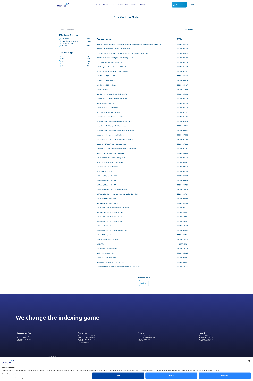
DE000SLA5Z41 (182, 126)
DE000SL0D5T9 (182, 257)
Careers (133, 4)
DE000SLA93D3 (182, 239)
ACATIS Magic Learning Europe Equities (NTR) (112, 94)
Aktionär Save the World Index (107, 248)
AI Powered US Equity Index (106, 226)
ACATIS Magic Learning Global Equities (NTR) (112, 98)
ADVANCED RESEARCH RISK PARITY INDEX (111, 153)
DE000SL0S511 (182, 112)
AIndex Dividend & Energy (105, 235)
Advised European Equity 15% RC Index (110, 162)
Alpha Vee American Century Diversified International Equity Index (118, 267)
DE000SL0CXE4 (182, 121)
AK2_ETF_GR (101, 244)
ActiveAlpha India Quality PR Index (108, 112)
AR (76, 61)
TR (76, 66)
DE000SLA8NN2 (182, 221)
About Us (142, 4)
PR (76, 56)
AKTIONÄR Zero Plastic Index (106, 257)
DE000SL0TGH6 (182, 139)
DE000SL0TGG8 (182, 135)
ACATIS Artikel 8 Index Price (106, 85)
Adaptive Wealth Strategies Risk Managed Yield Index (114, 121)
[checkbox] (59, 39)
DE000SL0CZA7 (182, 58)
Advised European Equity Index (107, 167)
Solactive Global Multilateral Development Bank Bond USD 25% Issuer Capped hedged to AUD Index (129, 44)
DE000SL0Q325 (182, 162)
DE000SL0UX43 (182, 262)
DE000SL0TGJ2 (182, 144)
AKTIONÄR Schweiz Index (105, 253)
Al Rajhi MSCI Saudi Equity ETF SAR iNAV (110, 262)
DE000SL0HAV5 (182, 80)
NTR (76, 59)
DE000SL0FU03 (182, 98)
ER (76, 63)
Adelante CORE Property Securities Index (110, 135)
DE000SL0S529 (182, 108)
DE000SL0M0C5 (182, 203)
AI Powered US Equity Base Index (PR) (109, 217)
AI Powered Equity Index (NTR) (107, 176)
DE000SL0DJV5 (182, 253)
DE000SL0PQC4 (182, 48)
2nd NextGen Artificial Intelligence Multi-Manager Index (115, 58)
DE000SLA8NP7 (182, 217)
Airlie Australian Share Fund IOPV (108, 239)
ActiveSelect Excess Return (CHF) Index (110, 117)
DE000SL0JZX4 (182, 117)
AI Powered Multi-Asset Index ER (107, 203)
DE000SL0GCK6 (182, 71)
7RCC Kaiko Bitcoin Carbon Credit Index (110, 62)
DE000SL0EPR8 (182, 158)
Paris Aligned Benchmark (76, 41)
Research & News (123, 4)
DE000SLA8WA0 (182, 226)
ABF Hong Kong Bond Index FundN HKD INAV (112, 67)
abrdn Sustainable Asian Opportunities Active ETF (113, 71)
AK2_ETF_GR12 (182, 244)
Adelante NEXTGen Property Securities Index (111, 144)
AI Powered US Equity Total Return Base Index (112, 230)
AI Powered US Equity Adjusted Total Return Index (113, 207)
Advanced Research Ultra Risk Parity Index (111, 158)
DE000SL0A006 (182, 103)
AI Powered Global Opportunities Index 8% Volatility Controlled (117, 194)
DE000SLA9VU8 (182, 189)
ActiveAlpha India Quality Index (107, 108)
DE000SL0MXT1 (182, 167)
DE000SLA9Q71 (182, 153)
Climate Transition (76, 43)
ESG (113, 4)
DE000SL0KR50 (182, 176)
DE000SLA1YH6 (182, 89)
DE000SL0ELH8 (182, 44)
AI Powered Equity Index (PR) (106, 180)
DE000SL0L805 (182, 171)
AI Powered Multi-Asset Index (106, 198)
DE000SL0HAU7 (182, 85)
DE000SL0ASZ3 (182, 198)
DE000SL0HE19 (182, 235)
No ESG (76, 46)
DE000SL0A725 (182, 130)
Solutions (106, 4)
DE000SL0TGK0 (182, 148)
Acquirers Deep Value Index (106, 103)
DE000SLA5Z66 (182, 267)
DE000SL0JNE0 (182, 67)
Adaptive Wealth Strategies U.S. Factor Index (112, 126)
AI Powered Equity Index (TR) (106, 185)
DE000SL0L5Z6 (182, 62)
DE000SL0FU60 (182, 94)
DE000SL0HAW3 (182, 76)
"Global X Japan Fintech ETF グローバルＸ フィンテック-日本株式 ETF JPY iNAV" (123, 53)
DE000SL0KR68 (182, 185)
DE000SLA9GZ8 (182, 212)
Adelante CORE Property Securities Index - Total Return (115, 139)
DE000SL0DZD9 (182, 207)
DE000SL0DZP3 (182, 230)
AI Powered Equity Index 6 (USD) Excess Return (112, 189)
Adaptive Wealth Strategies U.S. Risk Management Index (115, 130)
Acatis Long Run (102, 89)
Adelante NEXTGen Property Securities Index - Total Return (116, 148)
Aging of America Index (104, 171)
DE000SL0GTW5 (182, 194)
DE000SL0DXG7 (182, 53)
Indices (98, 4)
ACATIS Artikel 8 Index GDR (106, 76)
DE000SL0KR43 (182, 180)
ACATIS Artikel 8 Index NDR (106, 80)
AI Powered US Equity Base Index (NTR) (110, 212)
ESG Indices (76, 39)
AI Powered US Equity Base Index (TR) (109, 221)
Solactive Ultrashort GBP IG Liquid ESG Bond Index (113, 48)
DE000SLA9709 (182, 248)
